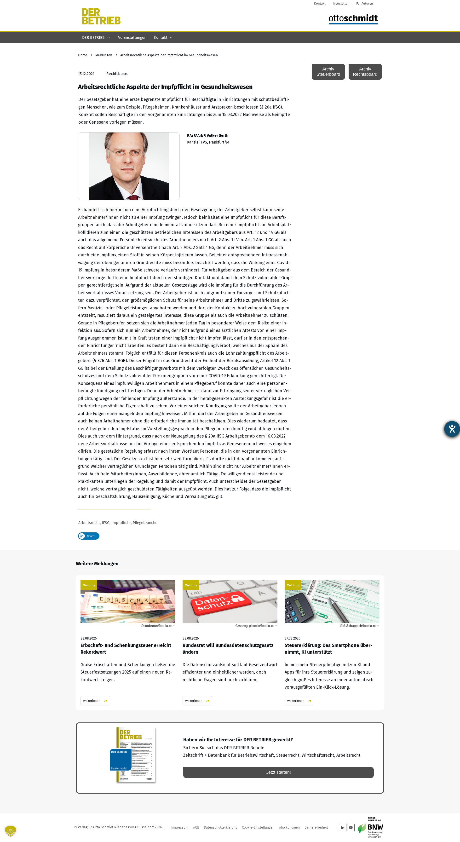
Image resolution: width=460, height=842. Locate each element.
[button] (10, 831)
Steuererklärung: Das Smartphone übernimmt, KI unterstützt (332, 642)
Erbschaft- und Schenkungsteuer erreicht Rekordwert (127, 642)
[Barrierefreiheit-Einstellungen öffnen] (452, 429)
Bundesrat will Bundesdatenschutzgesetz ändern (230, 642)
